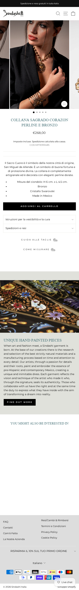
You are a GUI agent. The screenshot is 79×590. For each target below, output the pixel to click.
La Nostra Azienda (14, 539)
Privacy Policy (49, 532)
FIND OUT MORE (19, 402)
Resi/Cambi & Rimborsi (55, 520)
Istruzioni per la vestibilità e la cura (28, 219)
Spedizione (38, 141)
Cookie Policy (49, 537)
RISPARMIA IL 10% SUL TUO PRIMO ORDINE (38, 551)
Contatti (8, 527)
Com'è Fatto (10, 533)
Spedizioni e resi (16, 228)
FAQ (5, 521)
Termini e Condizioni (53, 526)
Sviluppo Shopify (67, 586)
